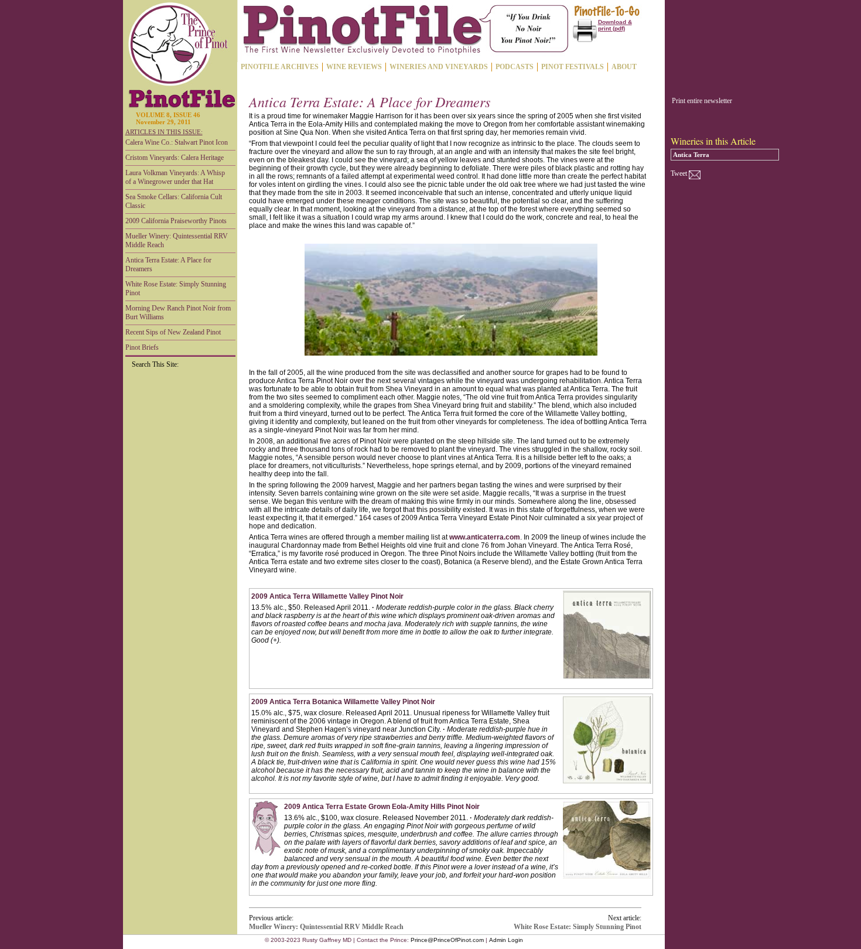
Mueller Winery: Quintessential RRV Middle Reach (176, 240)
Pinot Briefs (142, 347)
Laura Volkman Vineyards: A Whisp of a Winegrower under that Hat (175, 177)
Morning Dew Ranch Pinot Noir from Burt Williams (178, 312)
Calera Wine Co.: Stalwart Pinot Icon (176, 142)
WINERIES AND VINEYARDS (439, 67)
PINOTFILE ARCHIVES (280, 67)
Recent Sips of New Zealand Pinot (173, 332)
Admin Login (506, 940)
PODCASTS (515, 67)
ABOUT (624, 67)
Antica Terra (691, 154)
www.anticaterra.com (484, 537)
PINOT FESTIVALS (572, 67)
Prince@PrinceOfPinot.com (447, 940)
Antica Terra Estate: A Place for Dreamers (168, 264)
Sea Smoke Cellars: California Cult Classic (173, 201)
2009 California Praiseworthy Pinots (176, 221)
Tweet (679, 173)
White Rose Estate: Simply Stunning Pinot (175, 288)
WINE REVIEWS (354, 67)
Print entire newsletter (702, 101)
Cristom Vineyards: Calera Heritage (174, 157)
